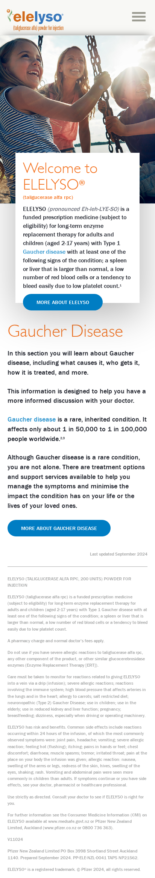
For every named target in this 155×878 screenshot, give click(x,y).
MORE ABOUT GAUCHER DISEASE (59, 528)
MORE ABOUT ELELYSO (62, 302)
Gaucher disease (44, 251)
